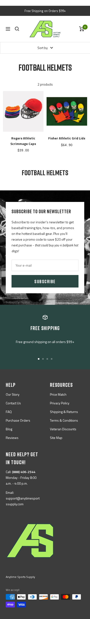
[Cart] (81, 28)
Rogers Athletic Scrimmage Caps (23, 141)
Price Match (58, 394)
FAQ (9, 411)
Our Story (12, 394)
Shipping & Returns (64, 411)
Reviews (12, 437)
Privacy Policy (59, 403)
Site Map (56, 437)
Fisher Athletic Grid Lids (66, 138)
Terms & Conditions (64, 420)
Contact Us (13, 403)
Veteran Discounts (63, 428)
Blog (9, 428)
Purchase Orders (18, 420)
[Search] (17, 29)
